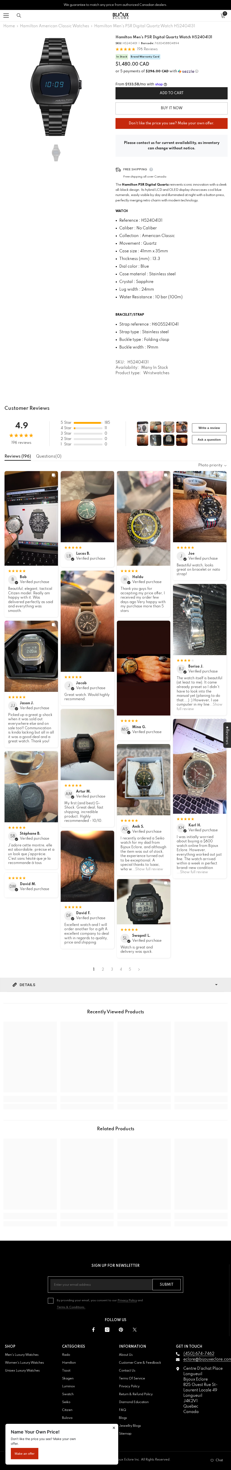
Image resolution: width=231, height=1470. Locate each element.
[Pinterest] (121, 1329)
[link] (30, 1099)
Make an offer (25, 1453)
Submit (166, 1285)
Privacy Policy (127, 1300)
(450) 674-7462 (198, 1354)
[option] (56, 86)
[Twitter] (134, 1329)
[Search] (19, 15)
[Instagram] (107, 1329)
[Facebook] (93, 1329)
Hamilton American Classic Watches (54, 26)
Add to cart (172, 93)
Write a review (209, 428)
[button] (172, 71)
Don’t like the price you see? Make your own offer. (171, 121)
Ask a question (209, 439)
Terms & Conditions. (71, 1307)
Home (9, 26)
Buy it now (171, 108)
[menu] (6, 15)
